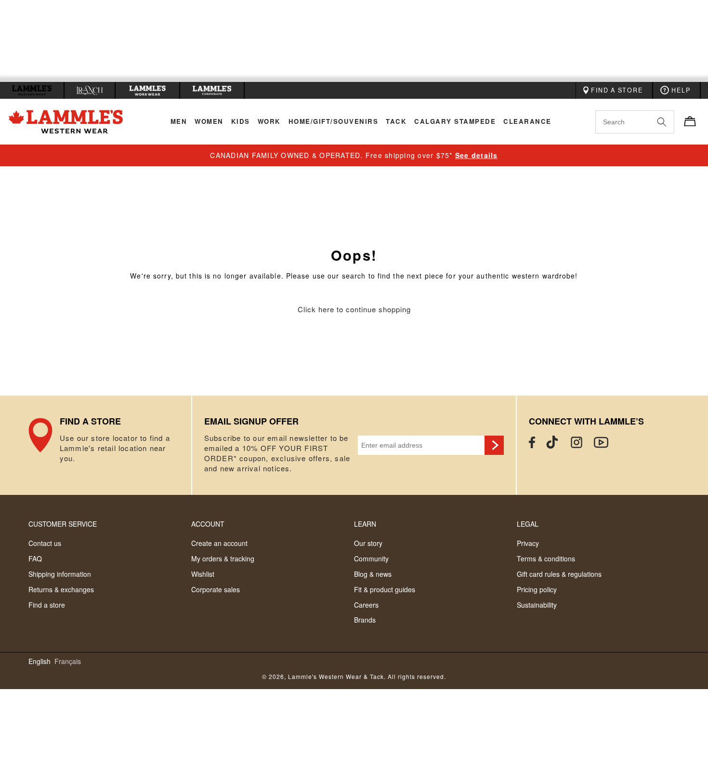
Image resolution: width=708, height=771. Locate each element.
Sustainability (537, 605)
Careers (366, 605)
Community (371, 558)
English (39, 661)
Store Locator (109, 445)
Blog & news (373, 574)
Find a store (46, 605)
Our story (368, 543)
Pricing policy (537, 589)
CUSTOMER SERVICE (62, 524)
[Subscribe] (494, 445)
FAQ (35, 558)
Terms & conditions (546, 558)
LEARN (365, 524)
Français (67, 661)
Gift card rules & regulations (559, 574)
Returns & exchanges (61, 589)
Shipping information (59, 574)
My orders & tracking (222, 558)
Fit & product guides (384, 589)
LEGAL (527, 524)
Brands (365, 620)
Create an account (219, 543)
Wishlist (202, 574)
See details (476, 155)
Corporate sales (215, 589)
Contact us (44, 543)
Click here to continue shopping (354, 310)
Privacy (528, 543)
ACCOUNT (207, 524)
